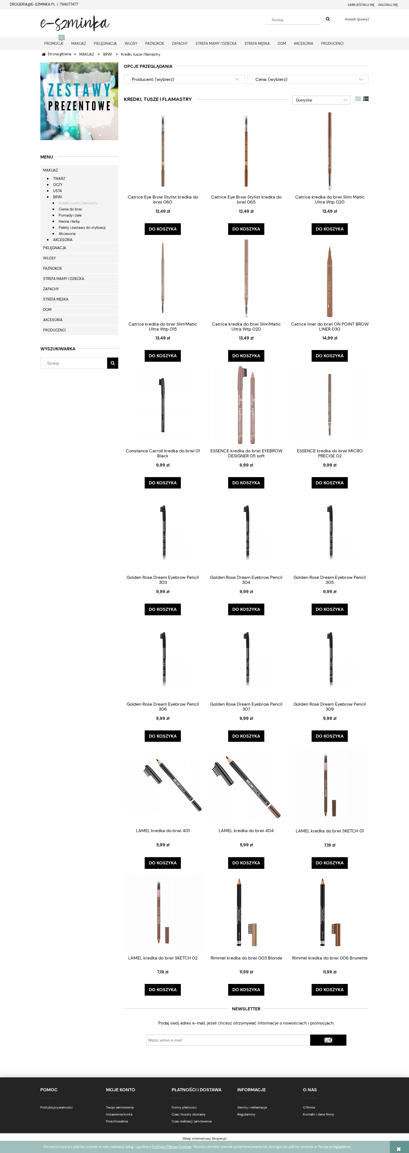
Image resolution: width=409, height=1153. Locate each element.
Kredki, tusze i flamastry (78, 203)
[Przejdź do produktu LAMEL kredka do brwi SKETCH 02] (163, 912)
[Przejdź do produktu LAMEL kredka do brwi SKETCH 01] (330, 785)
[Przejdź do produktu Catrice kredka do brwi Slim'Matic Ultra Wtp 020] (246, 278)
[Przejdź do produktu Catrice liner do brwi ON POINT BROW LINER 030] (330, 278)
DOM (47, 309)
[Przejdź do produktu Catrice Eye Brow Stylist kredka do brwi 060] (163, 151)
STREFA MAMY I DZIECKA (63, 278)
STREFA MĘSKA (55, 299)
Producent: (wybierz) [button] (153, 79)
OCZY (58, 184)
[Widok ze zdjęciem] (358, 99)
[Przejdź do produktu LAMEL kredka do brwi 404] (246, 785)
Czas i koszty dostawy (189, 1114)
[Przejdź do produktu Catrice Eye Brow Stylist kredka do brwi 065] (246, 151)
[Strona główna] (75, 22)
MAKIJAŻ (50, 170)
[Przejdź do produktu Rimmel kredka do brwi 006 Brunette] (330, 912)
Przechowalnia (117, 1121)
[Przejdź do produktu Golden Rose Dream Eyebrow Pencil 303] (163, 532)
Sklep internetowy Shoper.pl (204, 1138)
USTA (57, 191)
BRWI (57, 197)
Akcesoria (67, 233)
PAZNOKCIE (52, 268)
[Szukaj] (328, 19)
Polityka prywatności (56, 1107)
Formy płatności (184, 1107)
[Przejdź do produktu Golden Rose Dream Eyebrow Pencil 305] (330, 532)
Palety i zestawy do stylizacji (82, 227)
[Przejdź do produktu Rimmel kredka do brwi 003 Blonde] (246, 912)
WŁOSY (49, 258)
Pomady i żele (70, 215)
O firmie (309, 1107)
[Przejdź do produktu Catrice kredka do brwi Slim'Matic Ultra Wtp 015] (163, 278)
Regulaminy (246, 1114)
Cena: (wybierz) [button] (271, 79)
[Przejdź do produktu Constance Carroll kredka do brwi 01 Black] (163, 405)
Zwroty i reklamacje (252, 1107)
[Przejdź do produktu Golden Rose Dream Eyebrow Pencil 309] (330, 658)
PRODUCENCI (54, 330)
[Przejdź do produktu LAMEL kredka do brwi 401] (163, 785)
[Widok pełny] (366, 99)
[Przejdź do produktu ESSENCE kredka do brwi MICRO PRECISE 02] (330, 405)
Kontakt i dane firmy (318, 1114)
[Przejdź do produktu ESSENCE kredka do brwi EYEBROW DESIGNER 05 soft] (246, 405)
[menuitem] (53, 43)
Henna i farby (69, 221)
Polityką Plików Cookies (172, 1146)
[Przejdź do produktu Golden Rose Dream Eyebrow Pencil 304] (246, 532)
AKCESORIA (63, 239)
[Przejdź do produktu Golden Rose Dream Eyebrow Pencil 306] (163, 658)
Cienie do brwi (70, 209)
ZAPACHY (51, 289)
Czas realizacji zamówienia (191, 1121)
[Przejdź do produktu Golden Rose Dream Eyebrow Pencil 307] (246, 658)
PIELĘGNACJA (54, 248)
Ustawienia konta (119, 1114)
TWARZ (59, 178)
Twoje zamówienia (120, 1107)
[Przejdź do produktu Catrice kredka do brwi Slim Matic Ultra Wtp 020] (330, 151)
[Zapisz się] (328, 1040)
